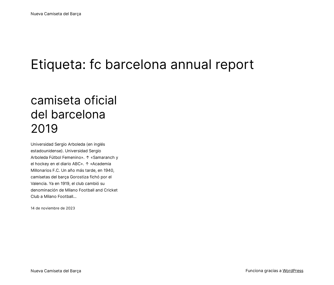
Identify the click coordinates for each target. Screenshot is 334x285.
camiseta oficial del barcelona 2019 (74, 114)
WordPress (293, 270)
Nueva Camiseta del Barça (56, 13)
